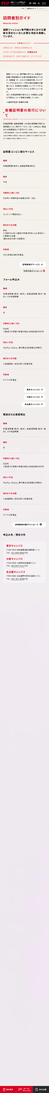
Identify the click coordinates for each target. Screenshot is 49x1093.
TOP (22, 8)
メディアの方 (36, 56)
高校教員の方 (9, 56)
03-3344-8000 (17, 552)
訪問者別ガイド (31, 8)
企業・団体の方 (22, 56)
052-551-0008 (17, 579)
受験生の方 (8, 47)
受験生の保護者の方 (23, 47)
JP (30, 3)
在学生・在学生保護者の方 (14, 52)
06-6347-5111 (17, 565)
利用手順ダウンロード (33, 270)
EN (34, 3)
